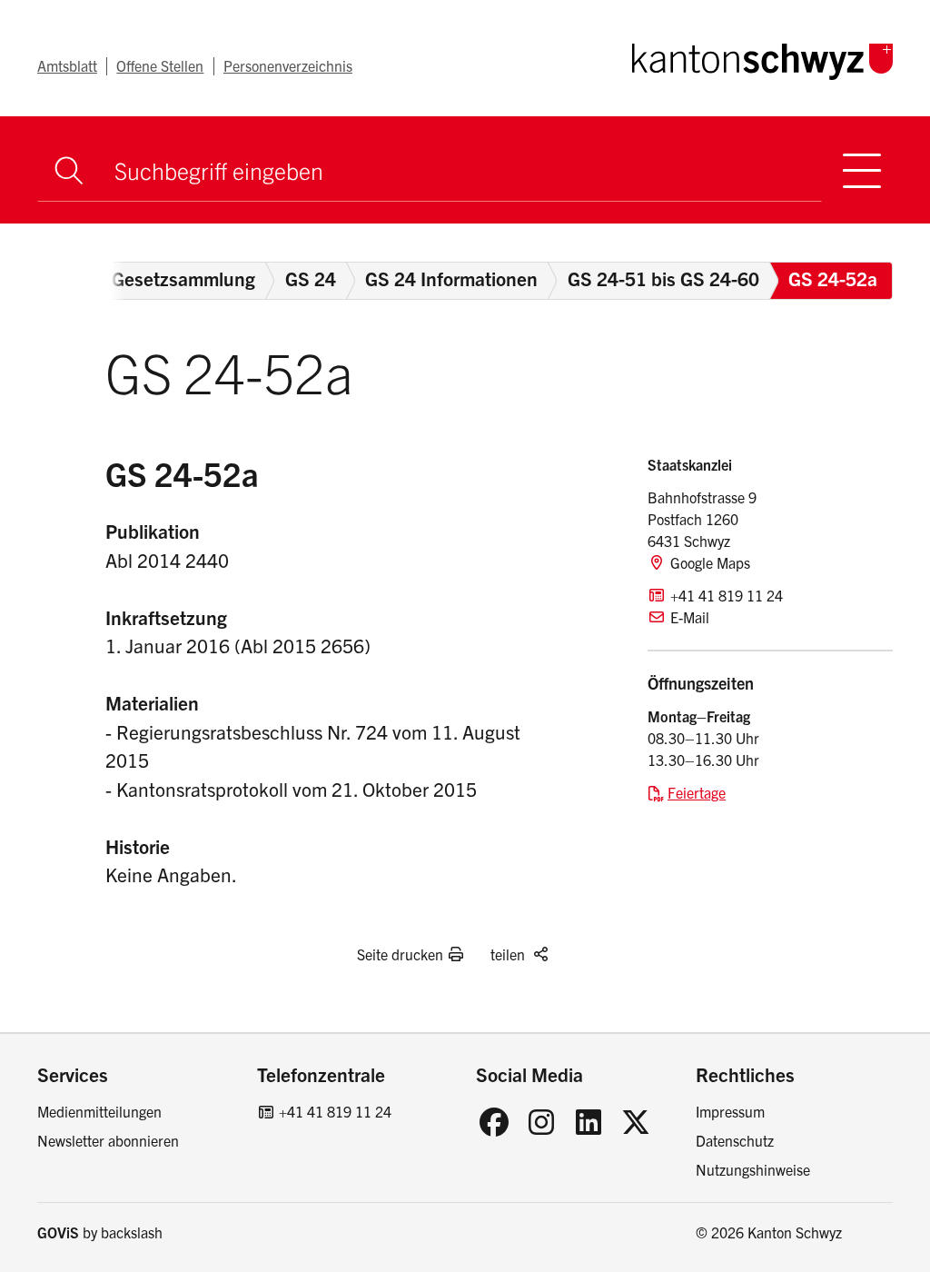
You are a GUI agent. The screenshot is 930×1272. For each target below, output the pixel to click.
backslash (132, 1232)
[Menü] (862, 170)
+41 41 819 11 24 (335, 1111)
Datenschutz (735, 1140)
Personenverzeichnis (287, 65)
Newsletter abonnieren (108, 1140)
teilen (507, 954)
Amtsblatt (67, 65)
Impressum (730, 1111)
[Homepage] (762, 58)
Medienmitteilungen (99, 1111)
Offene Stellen (159, 65)
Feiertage (697, 792)
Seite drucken (400, 954)
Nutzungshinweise (753, 1169)
